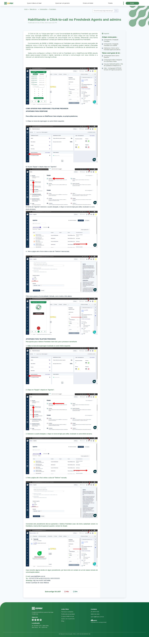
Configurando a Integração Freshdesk (111, 40)
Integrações (43, 9)
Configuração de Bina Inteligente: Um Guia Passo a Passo (113, 60)
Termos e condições (67, 611)
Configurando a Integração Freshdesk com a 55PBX (111, 44)
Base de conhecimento (37, 9)
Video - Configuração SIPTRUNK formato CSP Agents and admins (113, 68)
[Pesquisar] (116, 10)
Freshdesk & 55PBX (55, 9)
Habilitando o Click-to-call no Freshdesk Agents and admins (112, 48)
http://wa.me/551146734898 (41, 580)
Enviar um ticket (88, 3)
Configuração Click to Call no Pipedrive (111, 56)
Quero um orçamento (68, 618)
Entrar (132, 3)
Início (26, 9)
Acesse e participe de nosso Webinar (37, 583)
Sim (76, 591)
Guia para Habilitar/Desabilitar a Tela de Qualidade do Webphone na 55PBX (113, 64)
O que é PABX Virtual (67, 616)
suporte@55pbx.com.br (38, 576)
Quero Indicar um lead (34, 3)
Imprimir (106, 33)
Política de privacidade (68, 614)
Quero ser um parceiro (62, 3)
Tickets (110, 3)
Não (67, 591)
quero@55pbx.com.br (97, 616)
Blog (62, 621)
